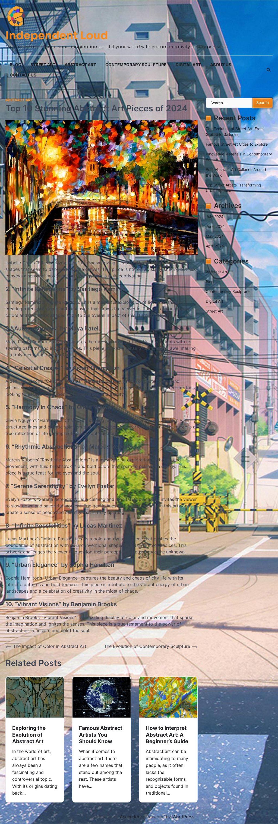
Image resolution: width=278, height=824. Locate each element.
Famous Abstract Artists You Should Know (100, 735)
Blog (15, 64)
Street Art (42, 64)
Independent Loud (56, 35)
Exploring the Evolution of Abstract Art (29, 735)
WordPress (183, 816)
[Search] (268, 70)
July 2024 (214, 217)
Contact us (23, 75)
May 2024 (215, 236)
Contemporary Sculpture (135, 64)
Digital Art (188, 64)
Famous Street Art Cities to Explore (237, 144)
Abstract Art (80, 64)
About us (220, 64)
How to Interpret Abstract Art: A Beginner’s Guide (167, 735)
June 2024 (215, 226)
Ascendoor (131, 816)
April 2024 (215, 246)
